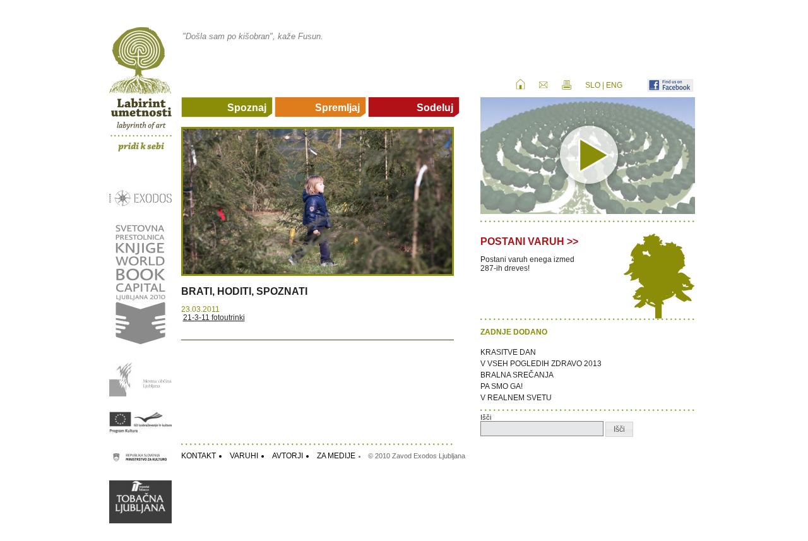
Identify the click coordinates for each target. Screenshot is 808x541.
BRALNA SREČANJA (517, 375)
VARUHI (244, 455)
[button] (619, 429)
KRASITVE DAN (508, 352)
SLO (592, 85)
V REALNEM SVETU (516, 397)
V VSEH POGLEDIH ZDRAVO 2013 (541, 363)
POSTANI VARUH (522, 241)
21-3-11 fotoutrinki (214, 317)
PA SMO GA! (501, 386)
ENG (614, 85)
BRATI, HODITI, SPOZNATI (244, 291)
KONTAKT (198, 455)
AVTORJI (287, 455)
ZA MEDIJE (336, 455)
